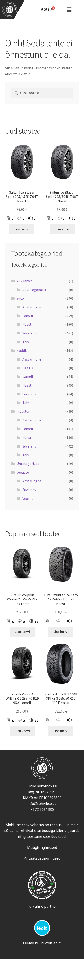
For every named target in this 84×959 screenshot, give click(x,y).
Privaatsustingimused (42, 858)
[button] (69, 9)
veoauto (23, 472)
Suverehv (29, 333)
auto (20, 298)
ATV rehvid (24, 281)
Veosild (27, 498)
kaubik (22, 350)
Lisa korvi (21, 229)
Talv (25, 342)
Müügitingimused (42, 847)
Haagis (27, 368)
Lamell (27, 316)
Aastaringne (31, 307)
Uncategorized (28, 463)
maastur (23, 411)
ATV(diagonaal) (34, 289)
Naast (27, 324)
